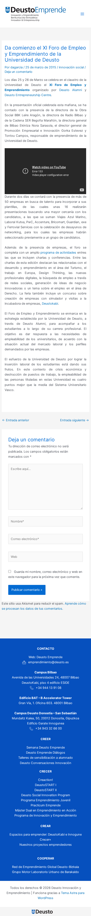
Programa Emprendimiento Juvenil (45, 800)
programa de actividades (58, 252)
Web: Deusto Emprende (45, 657)
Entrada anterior (15, 420)
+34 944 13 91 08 (48, 688)
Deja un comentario (18, 72)
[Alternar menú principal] (82, 14)
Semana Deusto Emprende (45, 747)
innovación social (71, 67)
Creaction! (45, 780)
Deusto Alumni (70, 90)
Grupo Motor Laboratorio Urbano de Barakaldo (45, 872)
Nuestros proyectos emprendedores (45, 845)
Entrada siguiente (74, 420)
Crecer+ (45, 839)
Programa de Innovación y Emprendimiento (45, 815)
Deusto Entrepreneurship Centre (28, 95)
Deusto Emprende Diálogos (45, 752)
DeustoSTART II (45, 790)
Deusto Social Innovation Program (45, 795)
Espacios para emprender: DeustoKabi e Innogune (46, 834)
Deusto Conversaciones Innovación (45, 763)
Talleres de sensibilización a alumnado (45, 758)
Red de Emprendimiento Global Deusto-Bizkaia (45, 867)
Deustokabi (50, 303)
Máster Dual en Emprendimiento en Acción (45, 810)
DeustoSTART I (45, 785)
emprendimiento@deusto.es (48, 662)
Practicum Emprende (46, 805)
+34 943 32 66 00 (48, 728)
